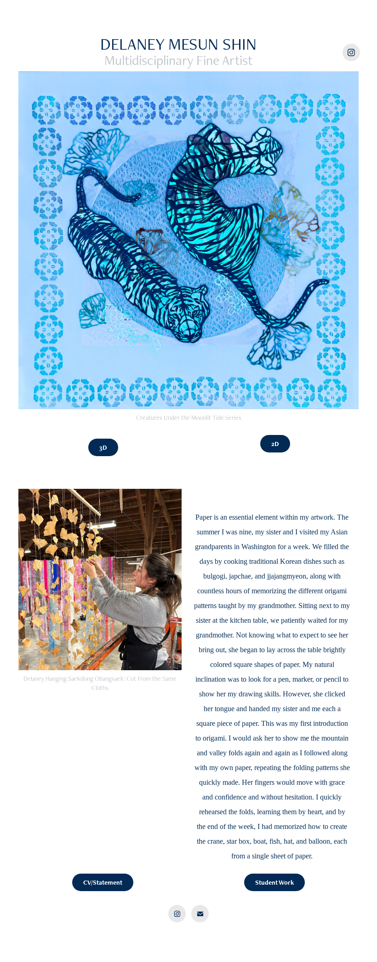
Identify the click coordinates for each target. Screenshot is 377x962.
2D (275, 444)
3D (103, 447)
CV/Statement (102, 882)
